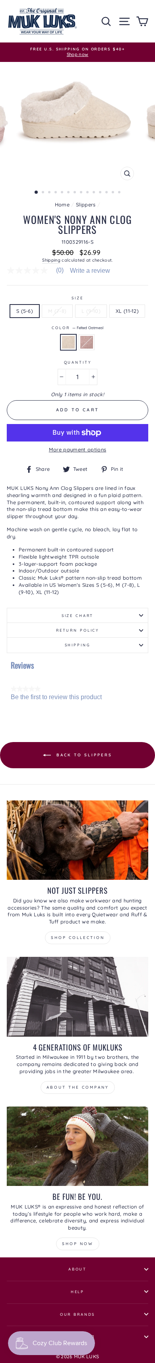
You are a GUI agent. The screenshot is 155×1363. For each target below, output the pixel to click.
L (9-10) (91, 311)
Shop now (77, 1243)
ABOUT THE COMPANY (77, 1087)
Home (62, 204)
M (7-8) (57, 311)
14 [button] (120, 193)
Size (77, 297)
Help (77, 1291)
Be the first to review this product (56, 697)
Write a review (90, 271)
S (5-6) (24, 311)
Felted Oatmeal (68, 342)
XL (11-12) (127, 311)
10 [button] (95, 193)
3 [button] (50, 193)
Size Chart (78, 615)
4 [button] (56, 193)
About (77, 1269)
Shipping (51, 260)
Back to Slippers (83, 754)
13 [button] (114, 193)
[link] (38, 270)
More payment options (77, 449)
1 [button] (37, 193)
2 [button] (44, 193)
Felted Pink (86, 342)
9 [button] (88, 193)
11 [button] (101, 193)
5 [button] (63, 193)
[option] (77, 52)
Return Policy (77, 630)
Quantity (77, 362)
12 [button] (107, 193)
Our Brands (77, 1314)
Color (77, 327)
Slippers (86, 204)
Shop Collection (78, 937)
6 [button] (69, 193)
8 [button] (82, 193)
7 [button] (76, 193)
